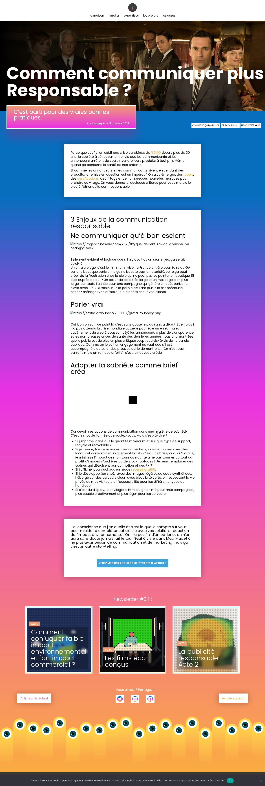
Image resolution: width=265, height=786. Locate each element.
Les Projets (150, 15)
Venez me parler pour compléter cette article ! (132, 563)
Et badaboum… (230, 125)
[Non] (260, 780)
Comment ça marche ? (205, 125)
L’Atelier (114, 15)
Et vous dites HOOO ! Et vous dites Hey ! (55, 650)
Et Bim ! (110, 646)
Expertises (131, 15)
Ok (230, 780)
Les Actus (168, 15)
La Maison (97, 15)
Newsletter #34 (250, 125)
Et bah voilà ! (187, 648)
